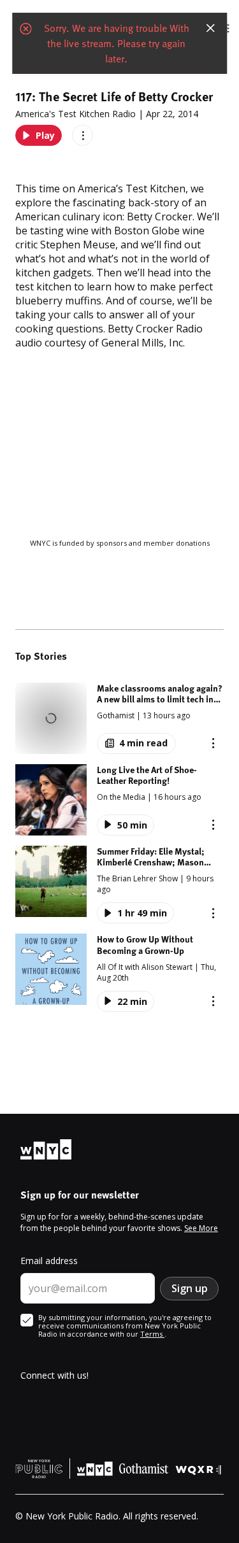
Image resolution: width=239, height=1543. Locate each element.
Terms (152, 1334)
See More (201, 1228)
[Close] (210, 28)
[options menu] (82, 135)
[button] (119, 718)
